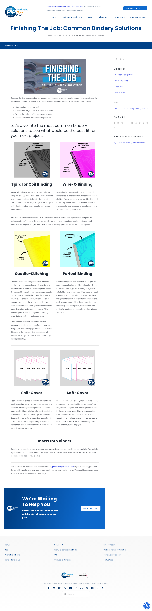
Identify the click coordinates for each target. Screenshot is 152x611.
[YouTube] (132, 123)
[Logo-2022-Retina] (17, 7)
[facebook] (49, 588)
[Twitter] (118, 123)
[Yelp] (143, 123)
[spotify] (92, 588)
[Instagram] (122, 123)
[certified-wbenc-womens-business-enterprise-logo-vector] (83, 574)
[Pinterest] (125, 123)
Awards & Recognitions (124, 75)
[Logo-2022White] (12, 506)
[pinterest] (65, 588)
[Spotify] (139, 123)
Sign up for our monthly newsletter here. (129, 142)
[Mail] (147, 123)
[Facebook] (115, 123)
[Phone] (115, 127)
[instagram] (59, 588)
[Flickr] (129, 123)
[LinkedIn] (136, 123)
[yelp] (87, 588)
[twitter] (54, 588)
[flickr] (81, 588)
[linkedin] (76, 588)
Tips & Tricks (120, 92)
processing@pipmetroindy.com (58, 6)
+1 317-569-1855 (77, 6)
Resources (119, 86)
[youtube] (70, 588)
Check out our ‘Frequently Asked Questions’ (131, 108)
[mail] (98, 588)
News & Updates (121, 80)
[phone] (103, 588)
